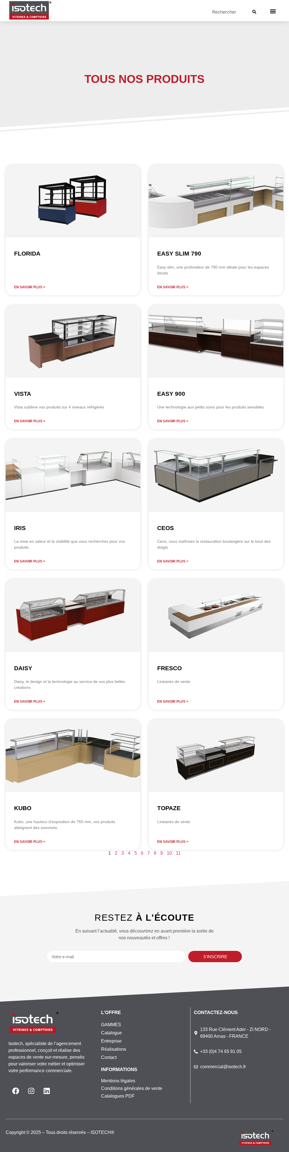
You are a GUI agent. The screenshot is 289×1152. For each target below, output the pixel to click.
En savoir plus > (29, 287)
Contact (109, 1057)
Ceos (165, 528)
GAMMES (111, 1024)
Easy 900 (171, 393)
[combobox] (211, 12)
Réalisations (113, 1049)
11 (178, 853)
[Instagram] (31, 1091)
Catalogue (111, 1032)
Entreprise (111, 1041)
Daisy (23, 668)
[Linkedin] (47, 1091)
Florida (27, 253)
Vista (22, 393)
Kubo (22, 808)
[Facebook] (15, 1091)
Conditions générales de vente (131, 1088)
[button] (273, 11)
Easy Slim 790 (179, 253)
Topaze (169, 808)
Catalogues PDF (118, 1096)
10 (169, 853)
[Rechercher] (255, 12)
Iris (20, 528)
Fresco (169, 668)
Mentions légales (118, 1080)
